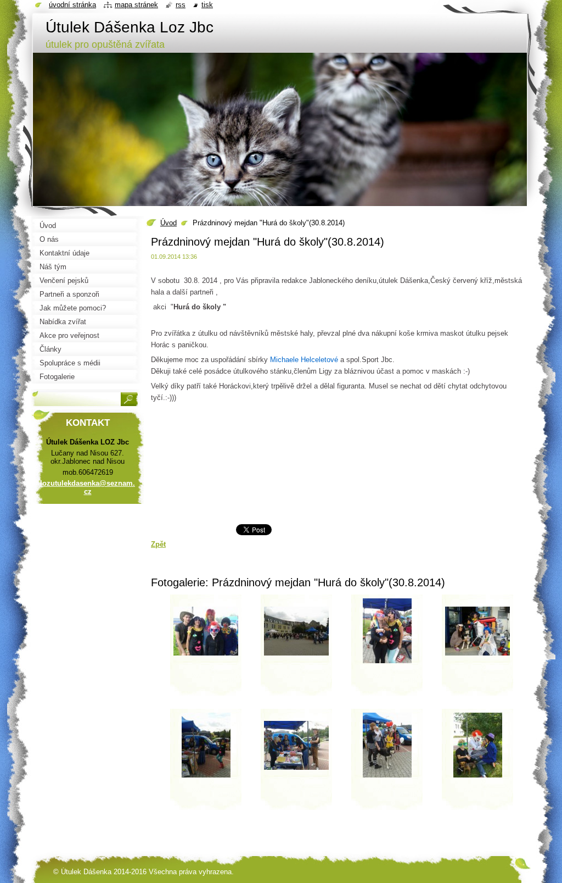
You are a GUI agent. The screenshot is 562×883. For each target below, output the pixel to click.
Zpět (158, 544)
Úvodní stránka (72, 5)
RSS (181, 5)
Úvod (168, 223)
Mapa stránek (136, 5)
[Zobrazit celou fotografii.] (205, 649)
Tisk (207, 5)
